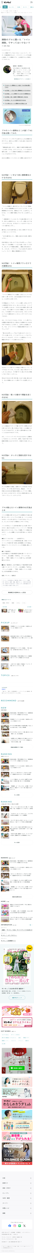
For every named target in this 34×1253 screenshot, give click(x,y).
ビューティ (11, 7)
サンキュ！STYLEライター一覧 (9, 1239)
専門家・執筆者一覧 (17, 1237)
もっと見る (17, 795)
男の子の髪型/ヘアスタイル (9, 1037)
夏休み (27, 1040)
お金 (4, 1178)
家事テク (5, 1183)
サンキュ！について (6, 1237)
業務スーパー (5, 1040)
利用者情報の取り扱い (7, 1234)
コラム (18, 603)
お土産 (3, 1043)
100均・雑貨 (6, 1198)
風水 (20, 1037)
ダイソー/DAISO (15, 1034)
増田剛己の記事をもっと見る (17, 592)
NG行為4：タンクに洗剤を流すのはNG (15, 100)
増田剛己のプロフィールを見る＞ (22, 79)
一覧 (30, 924)
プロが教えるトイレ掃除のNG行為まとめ (16, 103)
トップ (2, 11)
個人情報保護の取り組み (14, 1241)
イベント (20, 1040)
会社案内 (4, 1241)
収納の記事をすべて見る (17, 747)
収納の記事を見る (17, 897)
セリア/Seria (5, 1034)
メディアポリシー (26, 1232)
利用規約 (18, 1232)
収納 (5, 7)
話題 (4, 1213)
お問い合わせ (5, 1232)
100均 (18, 7)
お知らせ (16, 1234)
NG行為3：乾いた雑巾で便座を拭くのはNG (16, 97)
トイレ (24, 603)
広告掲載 (13, 1232)
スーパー (25, 7)
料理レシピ (6, 1208)
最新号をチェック (17, 998)
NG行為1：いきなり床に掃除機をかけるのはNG (17, 90)
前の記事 (5, 606)
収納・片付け (9, 11)
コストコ (13, 1040)
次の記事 (29, 606)
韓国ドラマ (26, 1037)
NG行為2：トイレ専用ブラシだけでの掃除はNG (18, 93)
